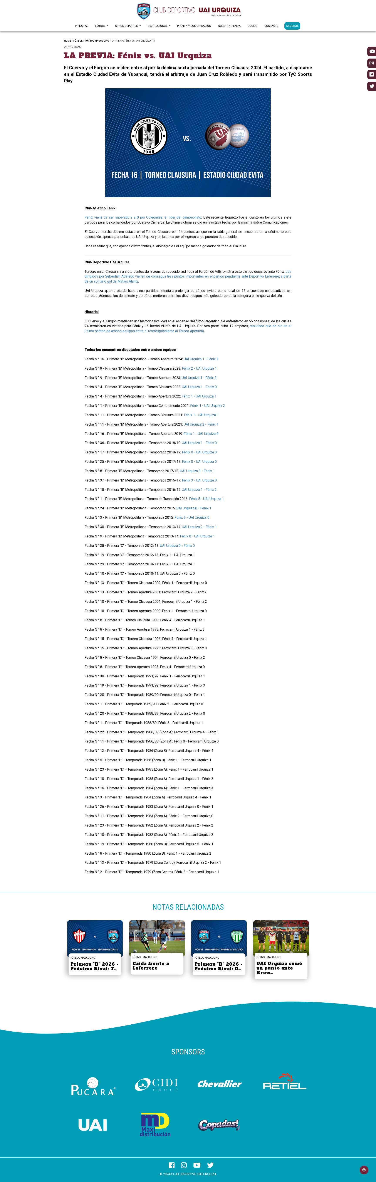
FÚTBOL (77, 40)
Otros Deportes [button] (127, 25)
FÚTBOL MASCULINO (97, 40)
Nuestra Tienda (229, 25)
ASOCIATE (292, 25)
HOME (67, 40)
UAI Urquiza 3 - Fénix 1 (197, 471)
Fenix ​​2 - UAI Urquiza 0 (192, 517)
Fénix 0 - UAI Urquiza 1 (197, 536)
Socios (252, 25)
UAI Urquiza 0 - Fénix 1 (193, 508)
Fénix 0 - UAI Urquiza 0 (199, 452)
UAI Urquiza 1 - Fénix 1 (201, 359)
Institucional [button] (158, 25)
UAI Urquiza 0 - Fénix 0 (177, 546)
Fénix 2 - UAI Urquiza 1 (199, 368)
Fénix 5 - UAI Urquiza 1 (206, 499)
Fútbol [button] (100, 25)
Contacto (271, 25)
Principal (81, 25)
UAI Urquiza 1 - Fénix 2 (199, 378)
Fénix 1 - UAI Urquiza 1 (199, 396)
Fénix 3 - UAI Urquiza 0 (199, 480)
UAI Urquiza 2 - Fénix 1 (201, 424)
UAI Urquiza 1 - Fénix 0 (199, 387)
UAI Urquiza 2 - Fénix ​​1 (199, 527)
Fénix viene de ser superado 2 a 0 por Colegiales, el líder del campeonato (143, 217)
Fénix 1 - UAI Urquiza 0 (201, 434)
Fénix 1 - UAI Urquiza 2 (207, 406)
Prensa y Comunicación (194, 25)
